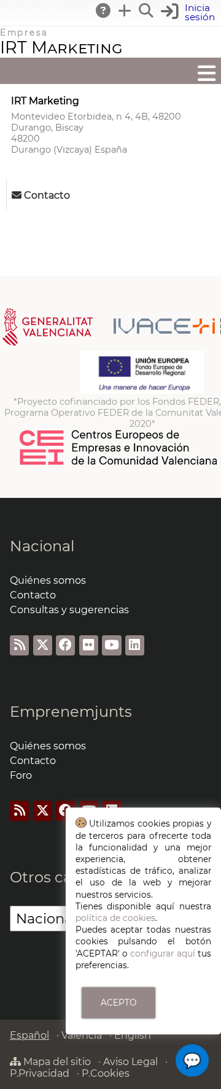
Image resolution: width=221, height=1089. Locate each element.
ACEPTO (118, 1002)
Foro (21, 775)
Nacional (42, 546)
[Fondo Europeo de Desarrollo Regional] (142, 390)
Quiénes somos (48, 580)
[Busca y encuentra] (147, 10)
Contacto (33, 595)
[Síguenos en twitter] (42, 645)
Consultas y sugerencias (69, 610)
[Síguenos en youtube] (111, 645)
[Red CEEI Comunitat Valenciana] (119, 462)
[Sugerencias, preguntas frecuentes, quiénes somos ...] (104, 10)
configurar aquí (162, 953)
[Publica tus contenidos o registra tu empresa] (125, 10)
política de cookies (115, 918)
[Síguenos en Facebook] (65, 645)
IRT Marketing (61, 47)
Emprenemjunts (71, 711)
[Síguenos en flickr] (88, 645)
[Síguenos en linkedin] (134, 645)
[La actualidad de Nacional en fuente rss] (19, 645)
